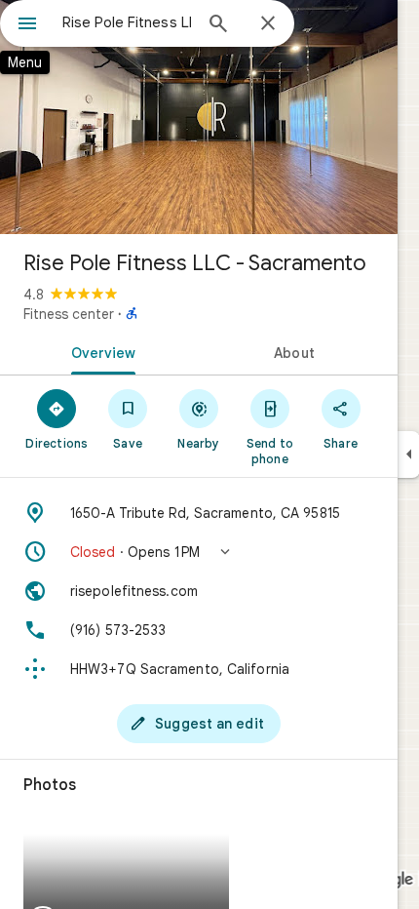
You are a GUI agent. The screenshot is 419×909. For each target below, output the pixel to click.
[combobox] (126, 22)
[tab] (99, 351)
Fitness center (68, 314)
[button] (199, 552)
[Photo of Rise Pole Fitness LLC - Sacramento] (199, 117)
